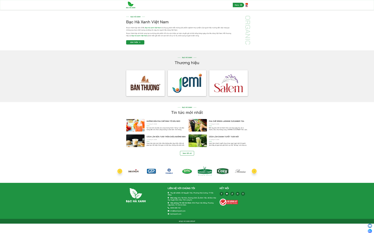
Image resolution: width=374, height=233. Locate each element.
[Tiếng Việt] (247, 4)
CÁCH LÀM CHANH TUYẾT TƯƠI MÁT (224, 137)
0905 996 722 (175, 208)
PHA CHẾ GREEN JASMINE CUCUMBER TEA (226, 121)
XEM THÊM (134, 42)
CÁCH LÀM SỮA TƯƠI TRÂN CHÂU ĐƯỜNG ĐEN (166, 137)
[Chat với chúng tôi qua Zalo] (370, 231)
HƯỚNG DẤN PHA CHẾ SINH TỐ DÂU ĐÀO (163, 121)
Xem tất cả (187, 153)
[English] (247, 6)
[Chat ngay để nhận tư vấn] (370, 226)
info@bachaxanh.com (177, 211)
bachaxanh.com (175, 214)
